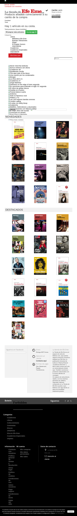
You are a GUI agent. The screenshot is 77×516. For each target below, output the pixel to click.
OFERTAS (11, 431)
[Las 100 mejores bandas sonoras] (21, 99)
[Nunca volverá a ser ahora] (19, 68)
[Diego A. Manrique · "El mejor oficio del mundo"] (40, 309)
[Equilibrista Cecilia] (16, 71)
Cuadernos (11, 418)
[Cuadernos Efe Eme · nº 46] (62, 244)
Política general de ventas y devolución (12, 460)
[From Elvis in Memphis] (17, 114)
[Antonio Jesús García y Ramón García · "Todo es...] (62, 309)
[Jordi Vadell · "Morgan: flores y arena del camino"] (18, 173)
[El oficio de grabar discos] (18, 88)
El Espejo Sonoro (18, 44)
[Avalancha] (13, 105)
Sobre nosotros (12, 486)
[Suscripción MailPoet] (28, 406)
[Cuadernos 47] (14, 81)
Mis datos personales (24, 453)
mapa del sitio (10, 502)
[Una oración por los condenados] (21, 75)
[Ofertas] (11, 109)
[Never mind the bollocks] (18, 66)
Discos (10, 428)
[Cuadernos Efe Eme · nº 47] (40, 244)
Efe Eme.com (15, 55)
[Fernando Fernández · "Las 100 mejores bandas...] (18, 330)
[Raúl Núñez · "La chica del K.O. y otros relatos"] (40, 173)
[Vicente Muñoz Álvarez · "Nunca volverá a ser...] (40, 130)
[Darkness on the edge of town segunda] (23, 84)
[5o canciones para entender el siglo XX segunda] (27, 86)
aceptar (70, 511)
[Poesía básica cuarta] (17, 92)
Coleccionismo (13, 423)
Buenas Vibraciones (19, 40)
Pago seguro (11, 490)
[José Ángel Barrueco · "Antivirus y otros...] (40, 223)
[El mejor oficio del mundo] (18, 111)
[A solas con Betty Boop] (17, 103)
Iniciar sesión (10, 5)
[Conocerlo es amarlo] (17, 112)
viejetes (10, 438)
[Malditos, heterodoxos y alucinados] (22, 107)
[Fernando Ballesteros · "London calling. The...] (62, 266)
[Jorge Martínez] (14, 83)
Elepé (14, 42)
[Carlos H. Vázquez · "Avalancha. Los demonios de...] (18, 287)
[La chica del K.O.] (15, 79)
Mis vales (24, 457)
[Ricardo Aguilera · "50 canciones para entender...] (40, 194)
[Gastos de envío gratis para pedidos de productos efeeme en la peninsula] (38, 2)
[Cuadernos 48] (14, 69)
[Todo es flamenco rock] (17, 96)
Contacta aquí (41, 361)
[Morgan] (12, 77)
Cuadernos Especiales (16, 436)
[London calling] (14, 101)
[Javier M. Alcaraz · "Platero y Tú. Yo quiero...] (18, 309)
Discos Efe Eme (13, 433)
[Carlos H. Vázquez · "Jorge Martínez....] (62, 173)
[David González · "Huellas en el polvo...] (18, 223)
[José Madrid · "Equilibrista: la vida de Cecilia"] (18, 151)
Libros (12, 37)
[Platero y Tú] (13, 97)
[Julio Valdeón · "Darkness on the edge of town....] (62, 194)
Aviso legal (10, 469)
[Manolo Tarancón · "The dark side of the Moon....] (40, 151)
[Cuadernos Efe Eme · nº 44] (40, 266)
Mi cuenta (20, 446)
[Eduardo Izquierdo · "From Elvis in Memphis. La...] (40, 287)
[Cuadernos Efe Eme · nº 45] (18, 266)
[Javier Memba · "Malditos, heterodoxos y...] (18, 244)
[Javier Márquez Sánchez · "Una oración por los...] (62, 151)
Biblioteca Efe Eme (19, 39)
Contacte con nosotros (13, 6)
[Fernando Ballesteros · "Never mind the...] (18, 130)
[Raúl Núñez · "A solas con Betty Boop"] (62, 223)
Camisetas (11, 425)
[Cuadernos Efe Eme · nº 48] (62, 130)
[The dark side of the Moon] (19, 73)
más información (59, 513)
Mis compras (25, 449)
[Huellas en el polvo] (16, 90)
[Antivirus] (12, 94)
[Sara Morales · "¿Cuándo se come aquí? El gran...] (62, 287)
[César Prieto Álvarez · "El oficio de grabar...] (18, 194)
